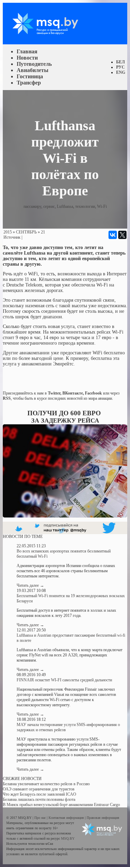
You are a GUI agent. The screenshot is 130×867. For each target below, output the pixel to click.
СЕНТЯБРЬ (26, 232)
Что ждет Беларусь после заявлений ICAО (39, 794)
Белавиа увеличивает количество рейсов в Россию (46, 783)
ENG (120, 72)
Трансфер (29, 83)
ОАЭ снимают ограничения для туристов (39, 789)
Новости (27, 58)
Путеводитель (34, 64)
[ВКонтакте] (113, 235)
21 (43, 232)
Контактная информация (67, 818)
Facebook (93, 393)
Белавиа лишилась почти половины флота (39, 799)
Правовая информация (103, 818)
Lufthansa (65, 206)
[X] (122, 235)
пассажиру (32, 206)
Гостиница (30, 76)
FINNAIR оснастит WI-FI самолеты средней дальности (64, 680)
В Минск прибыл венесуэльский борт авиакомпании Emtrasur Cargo (61, 804)
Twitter (54, 393)
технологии (85, 206)
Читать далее (30, 585)
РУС (120, 67)
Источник (11, 237)
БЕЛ (120, 62)
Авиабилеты (33, 70)
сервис (49, 206)
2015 (7, 232)
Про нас (40, 818)
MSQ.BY (68, 838)
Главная (27, 51)
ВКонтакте (72, 393)
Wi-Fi (102, 206)
